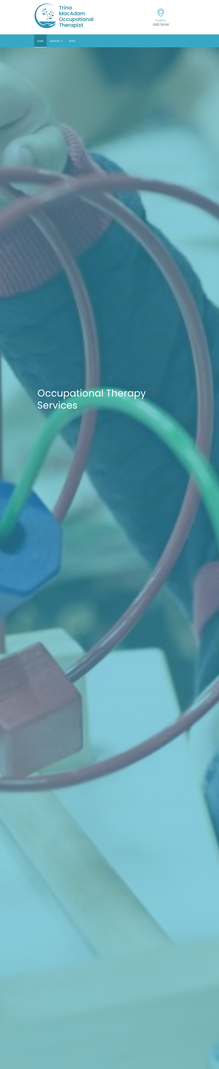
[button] (56, 40)
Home (40, 41)
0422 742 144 (161, 24)
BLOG (72, 41)
